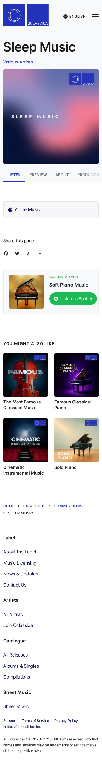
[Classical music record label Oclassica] (29, 16)
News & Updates (20, 574)
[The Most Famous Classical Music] (25, 375)
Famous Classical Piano (73, 404)
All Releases (15, 655)
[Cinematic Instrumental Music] (25, 440)
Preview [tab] (38, 175)
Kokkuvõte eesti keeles (22, 726)
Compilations (16, 677)
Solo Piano (65, 467)
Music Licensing (20, 563)
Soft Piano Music (68, 285)
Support (10, 720)
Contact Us (15, 585)
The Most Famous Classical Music (22, 404)
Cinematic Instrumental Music (23, 470)
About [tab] (62, 175)
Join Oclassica (18, 625)
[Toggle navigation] (95, 16)
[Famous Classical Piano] (76, 375)
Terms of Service (35, 720)
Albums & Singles (21, 666)
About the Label (19, 552)
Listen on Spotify (76, 298)
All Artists (13, 614)
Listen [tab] (14, 175)
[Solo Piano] (76, 440)
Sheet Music (16, 706)
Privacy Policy (66, 720)
